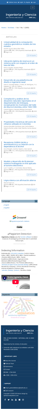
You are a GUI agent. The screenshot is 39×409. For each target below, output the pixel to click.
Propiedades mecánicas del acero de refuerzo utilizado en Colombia (20, 123)
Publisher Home (13, 2)
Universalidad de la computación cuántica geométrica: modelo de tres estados (20, 44)
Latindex (4, 270)
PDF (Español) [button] (32, 55)
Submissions (9, 366)
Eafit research (9, 390)
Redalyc (10, 270)
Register (28, 2)
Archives (11, 28)
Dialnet (16, 270)
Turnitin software (26, 237)
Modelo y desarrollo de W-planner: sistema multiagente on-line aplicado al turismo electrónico (20, 163)
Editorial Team (9, 363)
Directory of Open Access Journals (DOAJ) (15, 264)
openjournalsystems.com (11, 395)
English (21, 2)
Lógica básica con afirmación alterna (20, 180)
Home (3, 28)
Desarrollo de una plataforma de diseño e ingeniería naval (18, 81)
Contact (7, 369)
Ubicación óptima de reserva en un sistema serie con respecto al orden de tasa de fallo (21, 63)
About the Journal (10, 360)
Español (6, 208)
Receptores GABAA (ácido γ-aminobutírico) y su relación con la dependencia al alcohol (19, 144)
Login (34, 2)
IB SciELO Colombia (17, 253)
